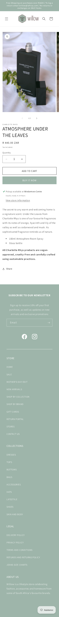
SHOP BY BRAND (15, 404)
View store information (18, 200)
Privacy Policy (15, 542)
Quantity (6, 152)
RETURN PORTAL (15, 419)
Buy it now (29, 180)
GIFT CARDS (13, 411)
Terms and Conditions (19, 549)
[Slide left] (22, 118)
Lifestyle (12, 499)
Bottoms (12, 469)
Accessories (14, 484)
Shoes (10, 506)
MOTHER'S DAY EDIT (17, 381)
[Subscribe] (48, 323)
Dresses (11, 454)
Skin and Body (15, 514)
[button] (6, 18)
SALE (9, 374)
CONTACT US (13, 433)
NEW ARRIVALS (14, 389)
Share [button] (9, 268)
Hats (9, 491)
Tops (9, 462)
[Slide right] (36, 118)
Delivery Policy (16, 535)
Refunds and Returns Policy (23, 557)
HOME (10, 366)
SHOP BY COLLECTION (18, 396)
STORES (11, 426)
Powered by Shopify (36, 614)
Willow (24, 614)
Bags (9, 477)
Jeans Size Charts (17, 564)
